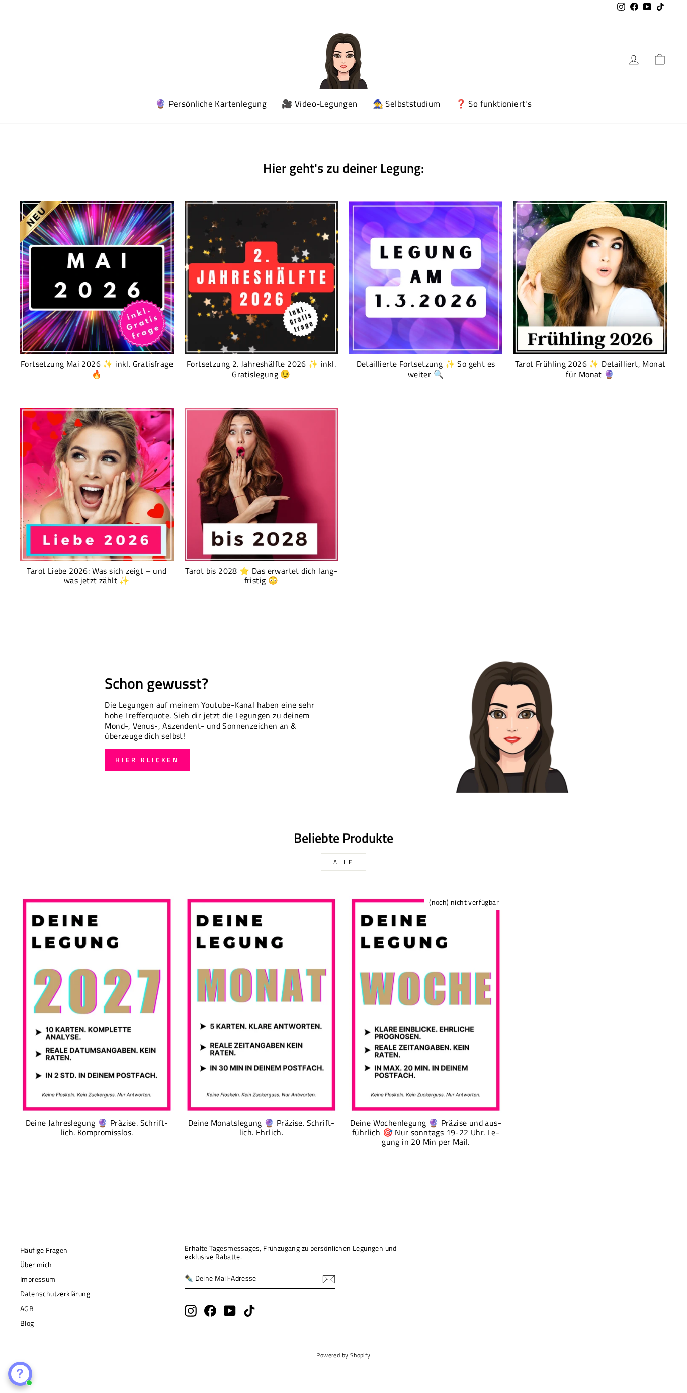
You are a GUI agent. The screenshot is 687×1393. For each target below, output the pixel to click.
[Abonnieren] (328, 1279)
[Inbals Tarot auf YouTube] (230, 1311)
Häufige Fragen (44, 1250)
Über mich (36, 1265)
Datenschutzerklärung (55, 1294)
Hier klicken (147, 760)
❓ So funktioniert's (494, 103)
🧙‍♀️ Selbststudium (407, 103)
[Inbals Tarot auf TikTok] (249, 1311)
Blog (27, 1323)
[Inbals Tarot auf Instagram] (191, 1311)
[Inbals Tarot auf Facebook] (210, 1311)
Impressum (38, 1279)
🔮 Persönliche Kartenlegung (211, 103)
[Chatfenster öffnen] (20, 1374)
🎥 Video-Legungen (319, 103)
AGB (27, 1309)
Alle (343, 862)
